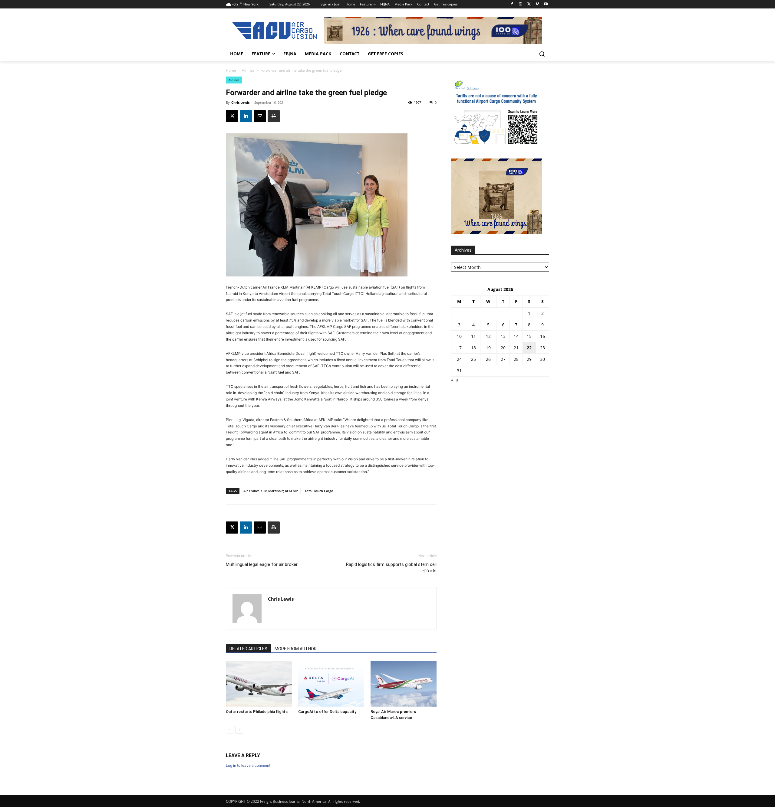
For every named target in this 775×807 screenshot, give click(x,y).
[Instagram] (520, 4)
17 (459, 348)
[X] (529, 4)
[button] (542, 54)
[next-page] (239, 729)
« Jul (455, 380)
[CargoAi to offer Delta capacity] (331, 684)
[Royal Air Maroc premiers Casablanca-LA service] (404, 684)
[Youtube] (545, 4)
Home (231, 70)
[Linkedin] (246, 116)
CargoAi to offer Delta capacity (327, 711)
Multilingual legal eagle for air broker (262, 564)
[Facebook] (512, 4)
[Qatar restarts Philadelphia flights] (259, 684)
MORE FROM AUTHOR (296, 648)
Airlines (248, 70)
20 (503, 348)
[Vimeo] (537, 4)
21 (516, 348)
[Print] (274, 116)
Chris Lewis (240, 102)
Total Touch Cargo (319, 490)
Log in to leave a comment (248, 765)
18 (473, 348)
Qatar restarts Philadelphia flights (257, 711)
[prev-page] (229, 729)
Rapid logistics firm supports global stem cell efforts (391, 567)
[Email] (260, 116)
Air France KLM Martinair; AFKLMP (270, 490)
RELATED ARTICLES (248, 648)
